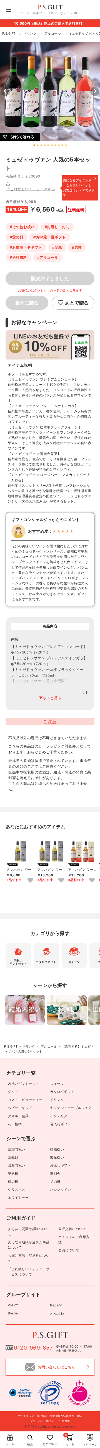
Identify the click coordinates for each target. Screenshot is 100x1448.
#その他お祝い (22, 227)
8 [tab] (59, 145)
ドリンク (28, 1046)
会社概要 (42, 1415)
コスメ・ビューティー (25, 1100)
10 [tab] (66, 145)
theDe (13, 1313)
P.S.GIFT (11, 1046)
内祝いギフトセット (23, 1084)
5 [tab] (48, 145)
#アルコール (47, 257)
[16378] (92, 880)
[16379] (30, 880)
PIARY (13, 1305)
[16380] (61, 880)
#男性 (77, 247)
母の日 (13, 1181)
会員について (68, 1250)
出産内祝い (16, 1165)
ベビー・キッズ (20, 1108)
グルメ (13, 1092)
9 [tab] (62, 145)
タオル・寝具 (18, 1116)
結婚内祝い (16, 1149)
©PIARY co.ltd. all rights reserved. (50, 1426)
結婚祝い (57, 1149)
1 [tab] (34, 145)
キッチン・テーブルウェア (71, 1108)
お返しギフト (60, 1165)
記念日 (13, 1173)
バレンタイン (60, 1189)
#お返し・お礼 (57, 227)
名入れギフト (60, 1124)
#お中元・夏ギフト (49, 237)
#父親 (57, 247)
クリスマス (16, 1189)
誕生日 (13, 1157)
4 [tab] (45, 145)
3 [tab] (41, 145)
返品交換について (72, 1229)
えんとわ (57, 1313)
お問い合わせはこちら (56, 1367)
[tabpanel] (50, 91)
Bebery (56, 1305)
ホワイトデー (18, 1198)
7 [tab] (55, 145)
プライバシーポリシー (43, 1420)
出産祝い (57, 1157)
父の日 (55, 1181)
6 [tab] (52, 145)
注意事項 (64, 1420)
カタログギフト (62, 1092)
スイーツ (57, 1084)
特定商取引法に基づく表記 (66, 1415)
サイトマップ (26, 1415)
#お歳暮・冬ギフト (26, 247)
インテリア (59, 1116)
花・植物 (15, 1124)
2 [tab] (38, 145)
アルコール (49, 1046)
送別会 (55, 1173)
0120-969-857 (33, 1348)
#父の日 (16, 237)
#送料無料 (18, 257)
